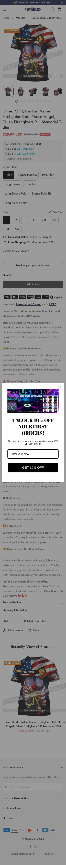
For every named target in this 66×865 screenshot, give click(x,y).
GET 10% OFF (33, 467)
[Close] (60, 387)
